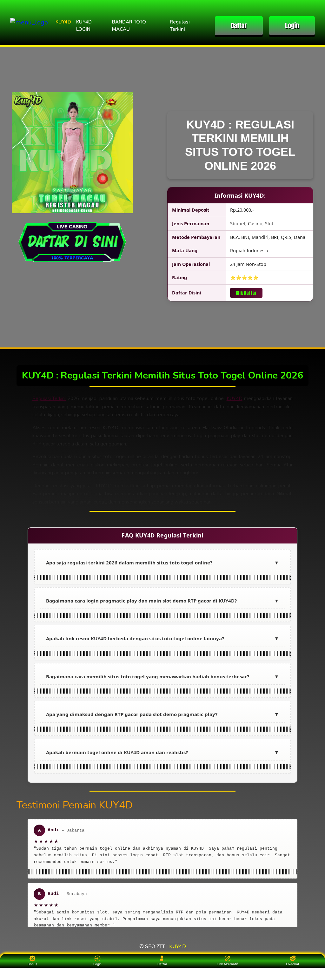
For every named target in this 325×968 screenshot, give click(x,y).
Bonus (32, 964)
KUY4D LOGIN (84, 25)
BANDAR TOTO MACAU (129, 25)
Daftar (239, 25)
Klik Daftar (246, 293)
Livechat (292, 964)
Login (292, 25)
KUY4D (63, 22)
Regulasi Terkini (180, 25)
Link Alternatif (227, 964)
